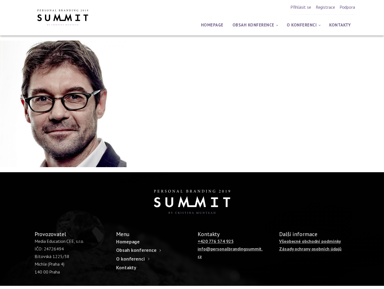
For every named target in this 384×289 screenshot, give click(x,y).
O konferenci (302, 25)
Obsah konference (253, 25)
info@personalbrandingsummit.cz (230, 252)
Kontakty (340, 25)
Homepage (212, 25)
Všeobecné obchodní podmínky (310, 241)
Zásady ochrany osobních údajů (310, 249)
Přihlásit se (300, 7)
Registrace (325, 7)
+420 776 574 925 (215, 241)
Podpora (347, 7)
